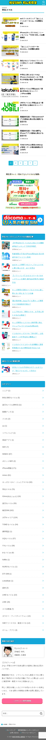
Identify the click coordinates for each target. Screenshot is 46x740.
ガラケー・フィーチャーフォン (16, 616)
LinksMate (7, 581)
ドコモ (6, 419)
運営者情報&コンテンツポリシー (28, 730)
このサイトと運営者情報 (22, 701)
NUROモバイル (9, 567)
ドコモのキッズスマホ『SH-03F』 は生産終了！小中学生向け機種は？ (27, 335)
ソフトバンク (9, 433)
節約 (5, 588)
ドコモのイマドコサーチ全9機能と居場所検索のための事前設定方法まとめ (27, 346)
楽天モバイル (9, 503)
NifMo (6, 560)
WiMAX (7, 454)
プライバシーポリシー (28, 733)
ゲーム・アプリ (9, 630)
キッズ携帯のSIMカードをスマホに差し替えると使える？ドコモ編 (27, 291)
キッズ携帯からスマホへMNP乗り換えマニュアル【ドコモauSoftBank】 (27, 324)
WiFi (5, 447)
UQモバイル (9, 538)
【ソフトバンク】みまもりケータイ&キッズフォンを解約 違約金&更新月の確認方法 (28, 279)
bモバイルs (8, 553)
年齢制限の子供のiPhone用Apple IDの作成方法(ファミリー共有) (28, 255)
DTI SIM (7, 574)
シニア (6, 391)
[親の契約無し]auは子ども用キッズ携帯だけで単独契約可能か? (27, 302)
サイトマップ (11, 730)
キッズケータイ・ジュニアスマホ (17, 482)
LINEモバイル (9, 595)
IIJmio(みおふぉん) (11, 496)
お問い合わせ (14, 733)
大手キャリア (10, 517)
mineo (6, 475)
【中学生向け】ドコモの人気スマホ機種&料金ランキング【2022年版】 (28, 244)
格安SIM (8, 510)
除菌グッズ (8, 412)
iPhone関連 (9, 468)
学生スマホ (8, 489)
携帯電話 (7, 531)
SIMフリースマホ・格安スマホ (16, 623)
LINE (6, 602)
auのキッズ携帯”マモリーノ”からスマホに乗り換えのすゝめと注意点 (27, 266)
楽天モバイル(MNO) (12, 405)
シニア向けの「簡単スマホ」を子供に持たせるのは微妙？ (28, 313)
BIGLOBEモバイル (11, 398)
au (4, 426)
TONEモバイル (10, 524)
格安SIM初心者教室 (18, 737)
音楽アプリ (8, 440)
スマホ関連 (8, 609)
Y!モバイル (8, 546)
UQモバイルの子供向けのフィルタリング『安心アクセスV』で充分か (27, 369)
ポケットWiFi (9, 461)
